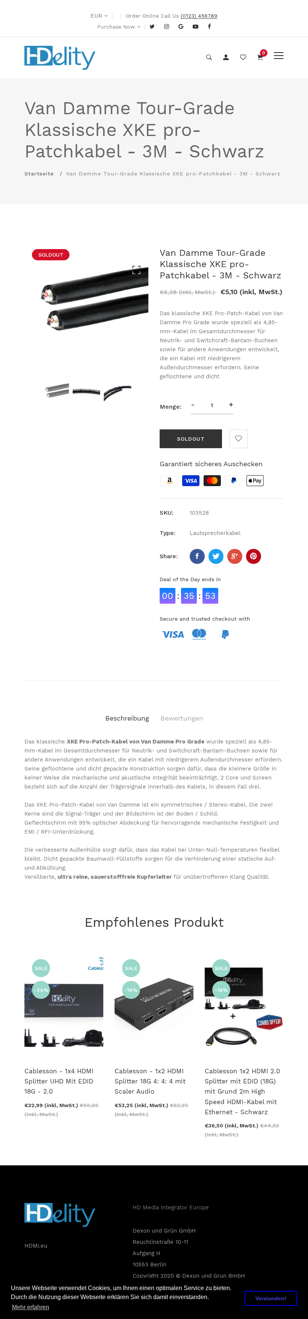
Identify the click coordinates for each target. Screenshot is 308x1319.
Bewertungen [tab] (181, 718)
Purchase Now (116, 27)
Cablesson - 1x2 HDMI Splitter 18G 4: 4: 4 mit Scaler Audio (150, 1081)
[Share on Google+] (234, 556)
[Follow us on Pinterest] (253, 556)
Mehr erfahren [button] (30, 1307)
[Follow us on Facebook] (197, 556)
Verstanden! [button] (270, 1298)
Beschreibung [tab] (127, 718)
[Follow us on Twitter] (215, 556)
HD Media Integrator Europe (171, 1207)
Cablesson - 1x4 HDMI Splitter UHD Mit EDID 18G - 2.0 (59, 1081)
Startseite (39, 174)
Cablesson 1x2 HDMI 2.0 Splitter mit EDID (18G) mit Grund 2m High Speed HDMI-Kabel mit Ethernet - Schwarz (242, 1091)
